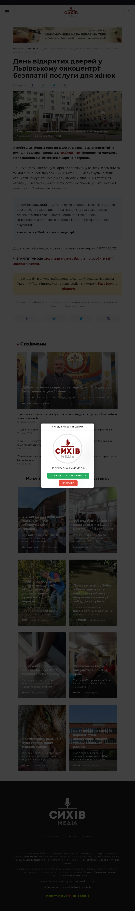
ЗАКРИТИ (68, 483)
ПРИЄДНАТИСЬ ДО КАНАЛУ (68, 475)
